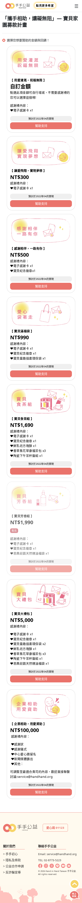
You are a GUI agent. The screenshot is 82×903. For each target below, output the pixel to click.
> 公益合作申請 (13, 866)
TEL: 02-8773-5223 (49, 860)
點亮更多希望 (45, 5)
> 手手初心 (10, 854)
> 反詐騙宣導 (12, 872)
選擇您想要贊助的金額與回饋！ (28, 40)
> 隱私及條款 (12, 860)
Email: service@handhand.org (57, 854)
